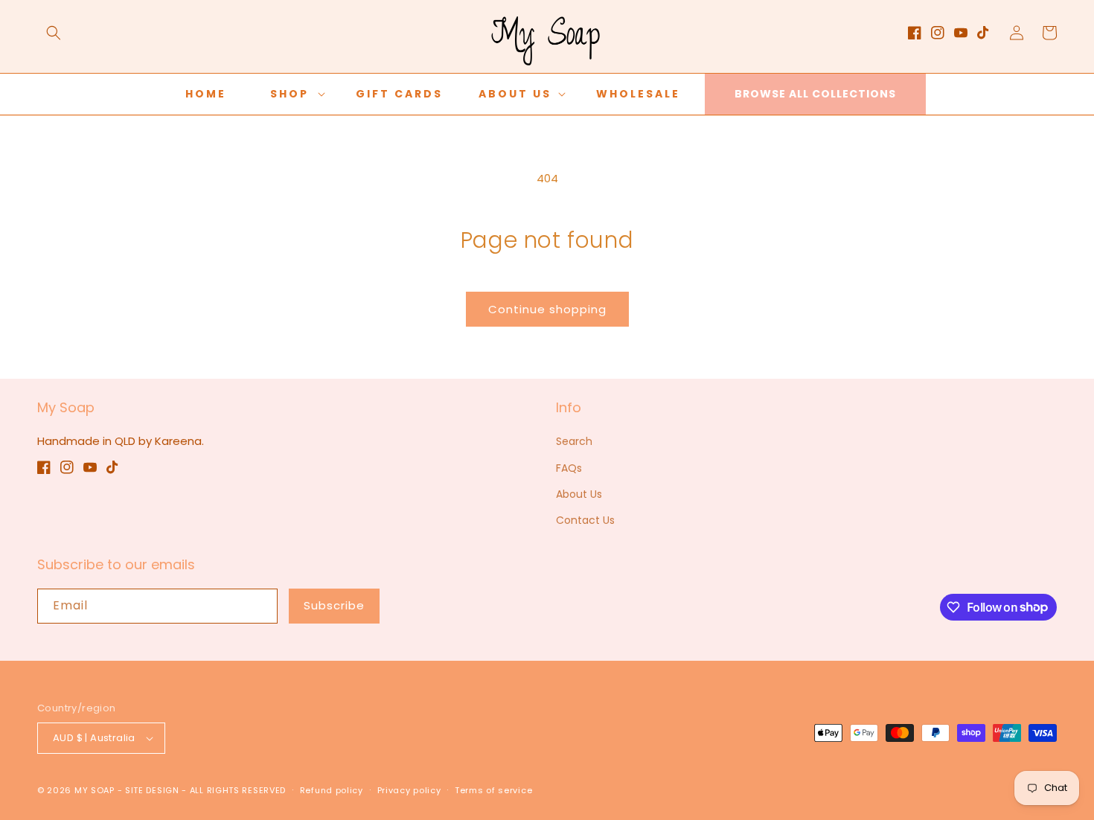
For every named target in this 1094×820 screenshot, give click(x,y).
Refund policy (331, 790)
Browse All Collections (815, 93)
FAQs (569, 468)
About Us (579, 494)
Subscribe (334, 605)
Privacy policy (409, 790)
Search (574, 441)
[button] (53, 32)
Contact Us (585, 520)
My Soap (94, 790)
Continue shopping (547, 309)
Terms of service (493, 790)
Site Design (152, 790)
